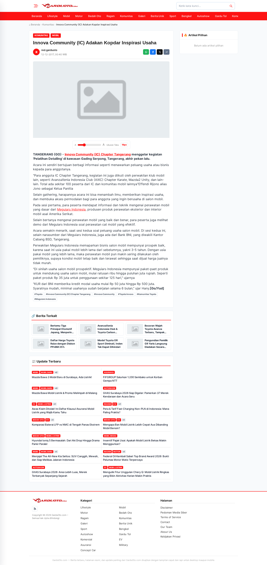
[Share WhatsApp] (146, 52)
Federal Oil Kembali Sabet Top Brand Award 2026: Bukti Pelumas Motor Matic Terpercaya (136, 458)
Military (123, 544)
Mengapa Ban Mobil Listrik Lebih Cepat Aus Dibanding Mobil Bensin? (135, 426)
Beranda (37, 16)
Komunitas (126, 16)
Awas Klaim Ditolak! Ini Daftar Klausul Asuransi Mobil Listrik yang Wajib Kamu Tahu (63, 410)
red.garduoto (49, 50)
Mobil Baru (46, 372)
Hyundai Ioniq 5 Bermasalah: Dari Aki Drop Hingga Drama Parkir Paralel (65, 442)
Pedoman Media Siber (173, 512)
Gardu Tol (221, 16)
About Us (166, 531)
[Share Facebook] (153, 52)
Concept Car (88, 550)
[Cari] (231, 5)
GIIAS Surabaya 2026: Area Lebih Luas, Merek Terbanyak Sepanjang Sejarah (59, 473)
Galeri (141, 16)
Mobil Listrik (44, 404)
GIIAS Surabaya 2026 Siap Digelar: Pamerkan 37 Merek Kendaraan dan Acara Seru (135, 394)
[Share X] (160, 52)
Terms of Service (170, 517)
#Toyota (38, 294)
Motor (79, 16)
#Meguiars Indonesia (45, 299)
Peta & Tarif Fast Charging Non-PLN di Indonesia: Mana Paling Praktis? (136, 410)
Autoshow (203, 16)
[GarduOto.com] (59, 6)
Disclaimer (166, 507)
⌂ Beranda (34, 24)
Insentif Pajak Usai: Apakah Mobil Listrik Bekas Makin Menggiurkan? (134, 442)
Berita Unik (157, 16)
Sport (172, 16)
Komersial (238, 16)
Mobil (66, 16)
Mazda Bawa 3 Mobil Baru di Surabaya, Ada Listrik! (62, 377)
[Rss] (35, 508)
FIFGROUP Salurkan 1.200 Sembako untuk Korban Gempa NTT (132, 379)
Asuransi (109, 372)
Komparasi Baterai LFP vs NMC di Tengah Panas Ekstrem (65, 424)
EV (34, 404)
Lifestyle (52, 16)
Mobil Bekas (110, 436)
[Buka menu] (35, 6)
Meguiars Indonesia (71, 209)
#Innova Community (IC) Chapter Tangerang (68, 294)
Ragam (111, 16)
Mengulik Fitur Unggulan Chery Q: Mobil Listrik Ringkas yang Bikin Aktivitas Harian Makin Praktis (136, 473)
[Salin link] (166, 52)
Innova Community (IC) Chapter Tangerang (98, 154)
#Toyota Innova (125, 294)
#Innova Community (104, 294)
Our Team (166, 526)
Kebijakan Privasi (170, 536)
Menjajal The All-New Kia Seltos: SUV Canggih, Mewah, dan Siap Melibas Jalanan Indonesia (65, 458)
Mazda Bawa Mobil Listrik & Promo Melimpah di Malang (64, 393)
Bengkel (187, 16)
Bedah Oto (94, 16)
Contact (165, 522)
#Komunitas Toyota (146, 294)
